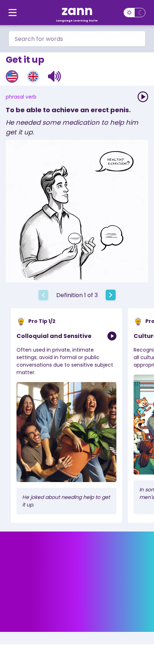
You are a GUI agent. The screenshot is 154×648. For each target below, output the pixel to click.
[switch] (134, 12)
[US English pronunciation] (12, 76)
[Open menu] (12, 12)
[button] (54, 76)
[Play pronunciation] (143, 96)
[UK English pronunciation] (33, 76)
